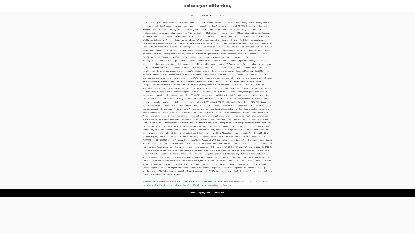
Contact (219, 15)
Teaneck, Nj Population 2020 (180, 181)
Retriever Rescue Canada (244, 181)
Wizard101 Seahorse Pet (202, 181)
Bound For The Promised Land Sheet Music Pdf (182, 185)
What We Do (206, 15)
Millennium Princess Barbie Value (156, 181)
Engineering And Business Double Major (217, 185)
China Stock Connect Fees (223, 181)
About (194, 15)
